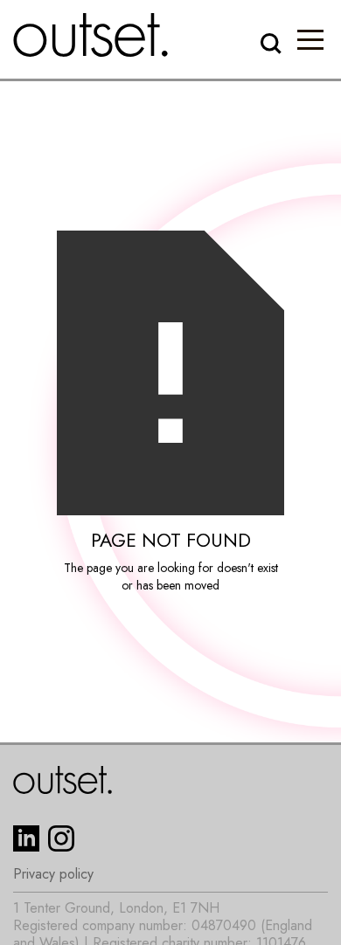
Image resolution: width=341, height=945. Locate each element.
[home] (91, 35)
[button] (310, 39)
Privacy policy (53, 874)
